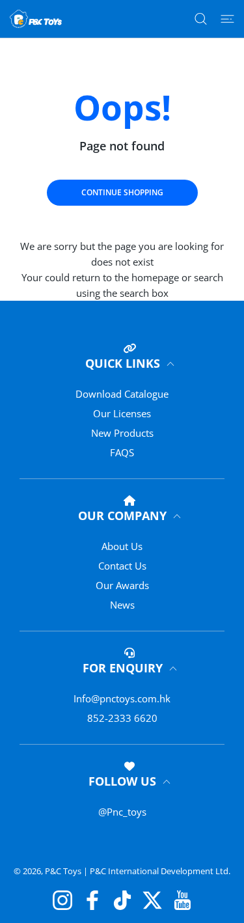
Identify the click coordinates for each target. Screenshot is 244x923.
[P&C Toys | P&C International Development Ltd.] (36, 19)
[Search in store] (200, 19)
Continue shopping (122, 192)
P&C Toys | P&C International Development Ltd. (137, 871)
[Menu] (227, 19)
